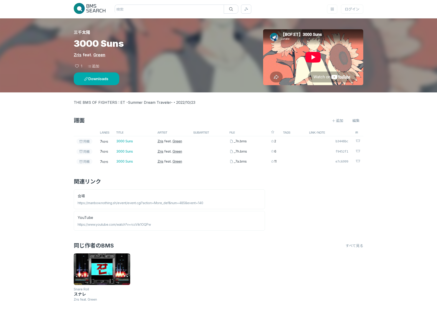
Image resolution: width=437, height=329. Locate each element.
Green (99, 54)
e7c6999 (341, 161)
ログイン (352, 9)
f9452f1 (341, 151)
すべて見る (354, 245)
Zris (77, 54)
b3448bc (341, 141)
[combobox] (116, 9)
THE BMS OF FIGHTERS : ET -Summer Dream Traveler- (123, 102)
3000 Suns (124, 141)
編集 (356, 120)
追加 (95, 66)
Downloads (98, 79)
